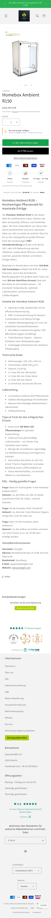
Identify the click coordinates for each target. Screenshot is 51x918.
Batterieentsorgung (14, 711)
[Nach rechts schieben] (31, 85)
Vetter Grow (14, 904)
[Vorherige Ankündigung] (5, 4)
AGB (7, 691)
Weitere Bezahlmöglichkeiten (25, 158)
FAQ (7, 679)
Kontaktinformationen (21, 912)
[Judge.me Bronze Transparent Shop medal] (25, 639)
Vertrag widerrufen (17, 737)
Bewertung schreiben (25, 608)
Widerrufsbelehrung (14, 698)
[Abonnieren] (42, 840)
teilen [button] (7, 576)
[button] (6, 16)
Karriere (9, 724)
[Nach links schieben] (19, 85)
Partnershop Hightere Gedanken (20, 730)
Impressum (10, 666)
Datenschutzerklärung (15, 685)
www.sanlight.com (21, 567)
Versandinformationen (15, 704)
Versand (15, 111)
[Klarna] (42, 165)
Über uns (9, 672)
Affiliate (8, 717)
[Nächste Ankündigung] (46, 4)
